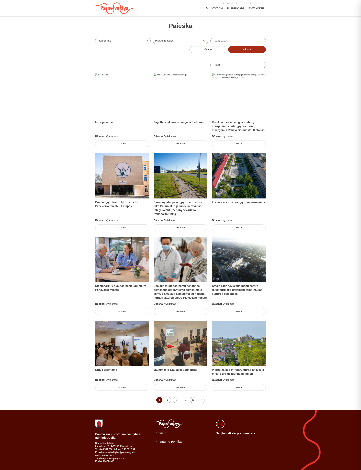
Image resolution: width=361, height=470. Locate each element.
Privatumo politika (169, 441)
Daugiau (122, 144)
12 (193, 400)
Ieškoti (247, 49)
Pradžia (161, 433)
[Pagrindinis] (207, 8)
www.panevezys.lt (104, 455)
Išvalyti (208, 49)
